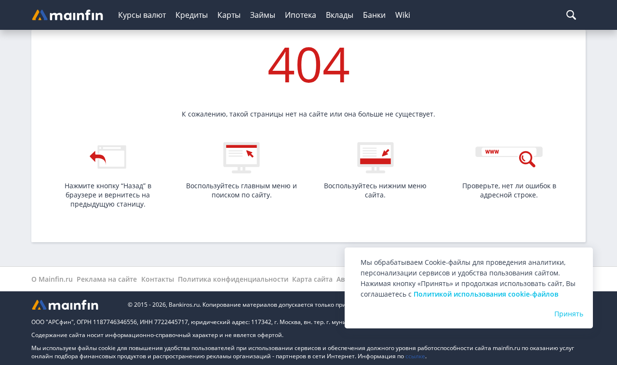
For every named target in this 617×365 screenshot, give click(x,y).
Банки (374, 15)
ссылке (415, 356)
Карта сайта (312, 279)
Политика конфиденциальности (233, 279)
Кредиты (191, 15)
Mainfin (74, 304)
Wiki (402, 15)
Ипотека (300, 15)
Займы (262, 15)
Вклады (339, 15)
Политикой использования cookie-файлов (486, 294)
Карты (229, 15)
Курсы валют (142, 15)
